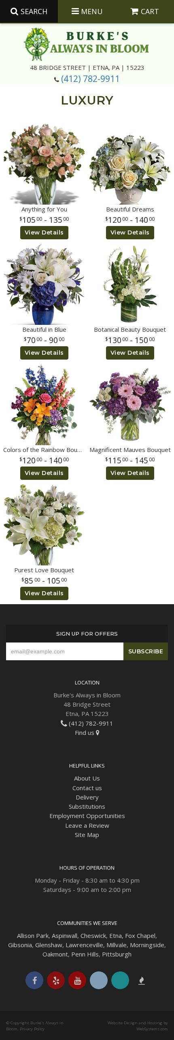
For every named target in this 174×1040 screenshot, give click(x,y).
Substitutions (87, 806)
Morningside (147, 945)
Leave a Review (87, 825)
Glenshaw (48, 945)
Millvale (116, 945)
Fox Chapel (140, 935)
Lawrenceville (84, 945)
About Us (87, 778)
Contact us (87, 788)
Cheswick (93, 935)
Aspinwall (64, 935)
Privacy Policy (32, 1029)
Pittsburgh (117, 954)
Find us (85, 732)
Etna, (116, 935)
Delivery (87, 797)
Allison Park (33, 935)
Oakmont (55, 954)
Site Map (87, 835)
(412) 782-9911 (90, 78)
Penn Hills (85, 954)
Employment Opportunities (87, 816)
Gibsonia (20, 945)
